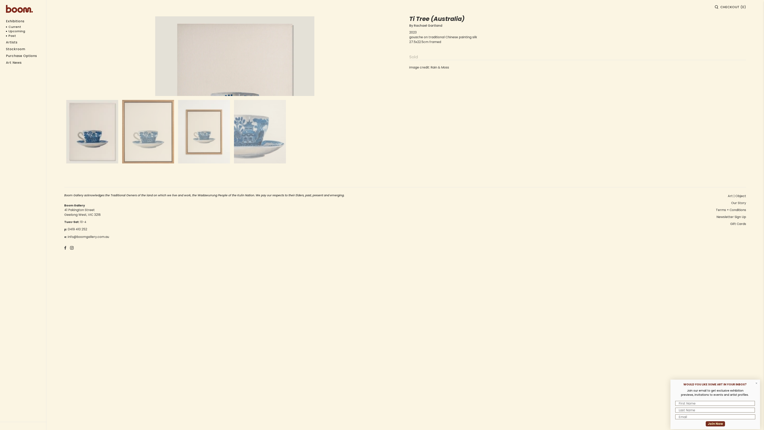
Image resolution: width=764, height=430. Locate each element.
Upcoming (17, 31)
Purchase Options (21, 56)
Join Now (715, 423)
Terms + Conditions (731, 210)
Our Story (738, 203)
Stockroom (15, 49)
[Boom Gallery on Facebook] (65, 248)
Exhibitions (15, 21)
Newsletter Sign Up (731, 217)
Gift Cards (738, 224)
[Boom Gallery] (19, 9)
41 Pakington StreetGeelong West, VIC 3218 (82, 212)
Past (12, 36)
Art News (14, 62)
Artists (12, 42)
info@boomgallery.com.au (88, 237)
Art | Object (737, 196)
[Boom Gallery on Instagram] (72, 248)
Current (15, 27)
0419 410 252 (77, 229)
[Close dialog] (756, 383)
